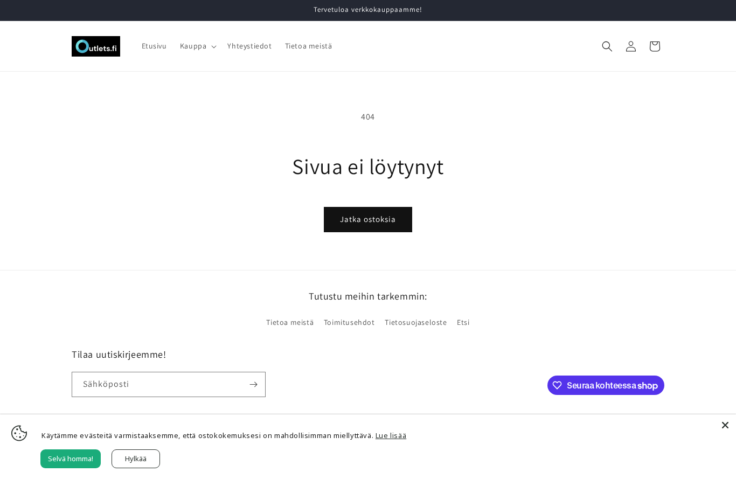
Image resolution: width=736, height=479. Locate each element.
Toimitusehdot (349, 322)
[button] (197, 45)
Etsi (463, 322)
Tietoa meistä (290, 322)
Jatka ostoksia (368, 219)
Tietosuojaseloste (416, 322)
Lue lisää (391, 435)
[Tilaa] (253, 384)
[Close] (725, 425)
